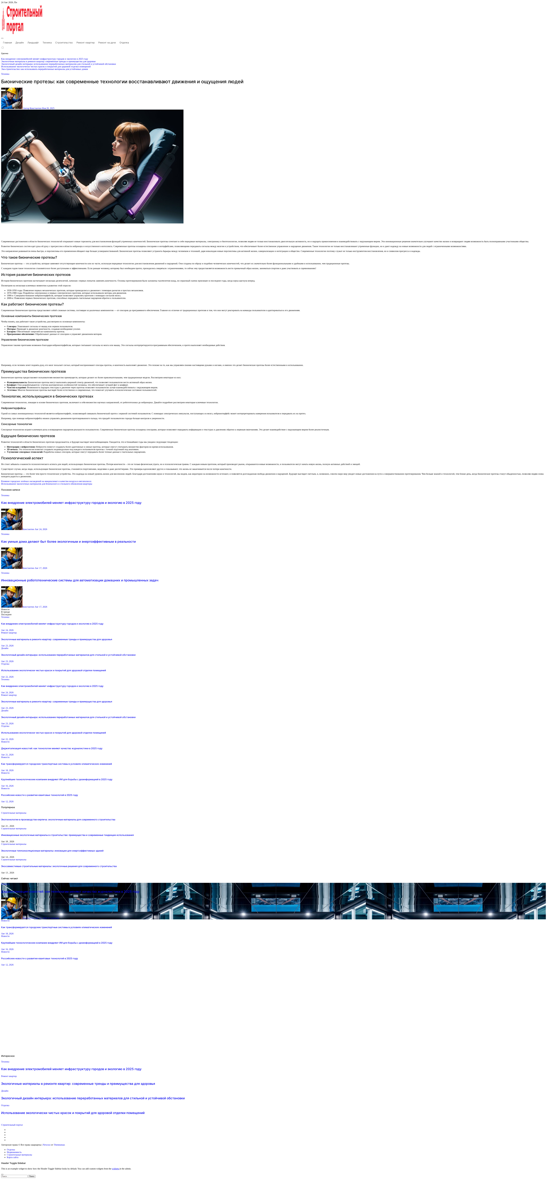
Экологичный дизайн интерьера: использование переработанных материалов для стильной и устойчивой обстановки (68, 654)
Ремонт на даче (107, 42)
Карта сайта (12, 1157)
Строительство (64, 42)
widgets (116, 1168)
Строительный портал (12, 1125)
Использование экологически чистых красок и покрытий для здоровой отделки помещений (53, 670)
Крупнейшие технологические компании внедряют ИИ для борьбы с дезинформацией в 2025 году (56, 779)
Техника (47, 42)
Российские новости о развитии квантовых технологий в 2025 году (39, 795)
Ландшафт (33, 42)
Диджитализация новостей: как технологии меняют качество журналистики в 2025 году (51, 748)
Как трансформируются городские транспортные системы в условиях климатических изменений (56, 763)
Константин (29, 529)
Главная (7, 42)
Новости (5, 742)
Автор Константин (32, 108)
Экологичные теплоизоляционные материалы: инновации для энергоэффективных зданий (52, 850)
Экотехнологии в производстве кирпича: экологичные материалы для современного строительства (58, 819)
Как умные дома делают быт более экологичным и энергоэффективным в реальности (68, 541)
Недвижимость (14, 1152)
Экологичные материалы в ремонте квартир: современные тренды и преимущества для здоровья (56, 639)
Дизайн (20, 42)
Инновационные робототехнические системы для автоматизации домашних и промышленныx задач (79, 580)
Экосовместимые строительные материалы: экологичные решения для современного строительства (59, 866)
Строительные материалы (13, 813)
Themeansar (59, 1145)
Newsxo (46, 1145)
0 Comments (53, 918)
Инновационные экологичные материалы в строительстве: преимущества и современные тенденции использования (67, 835)
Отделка (124, 42)
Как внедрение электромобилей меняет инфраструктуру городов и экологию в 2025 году (71, 503)
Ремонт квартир (85, 42)
